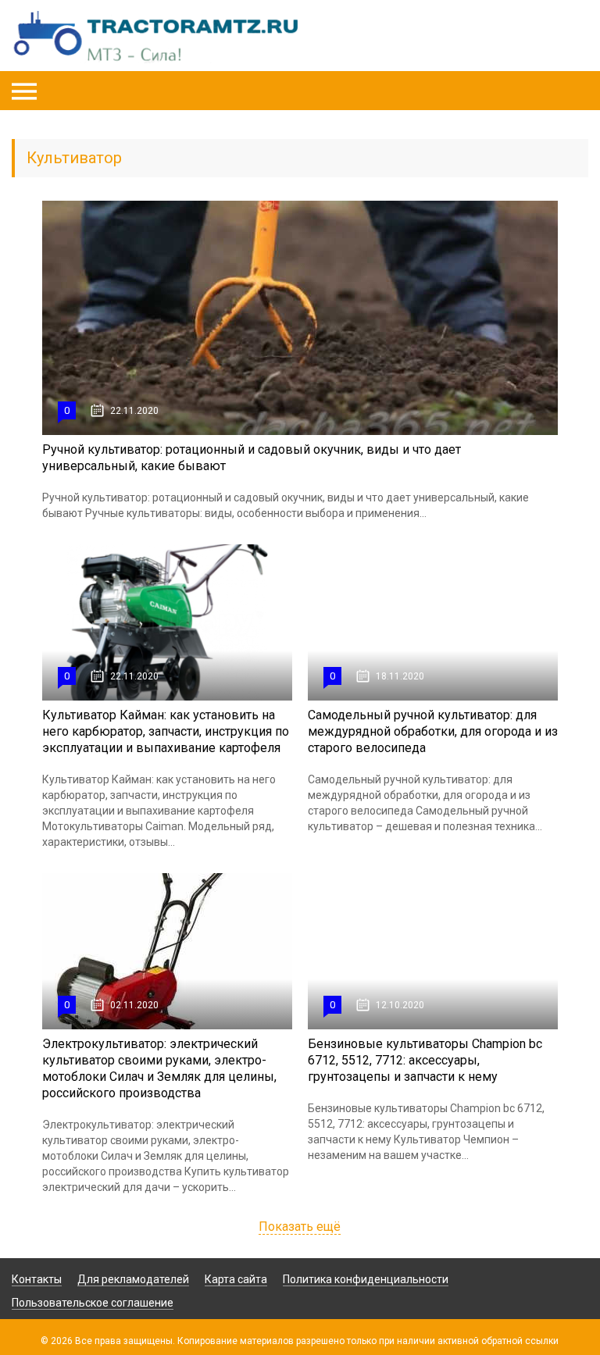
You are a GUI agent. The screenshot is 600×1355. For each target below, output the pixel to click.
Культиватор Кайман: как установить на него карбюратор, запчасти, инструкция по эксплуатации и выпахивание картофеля (165, 731)
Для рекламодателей (133, 1279)
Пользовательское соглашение (92, 1302)
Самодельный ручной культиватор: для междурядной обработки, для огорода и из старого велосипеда (433, 731)
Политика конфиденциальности (365, 1279)
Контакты (37, 1279)
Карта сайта (236, 1279)
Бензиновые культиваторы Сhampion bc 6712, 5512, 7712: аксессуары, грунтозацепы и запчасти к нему (425, 1060)
